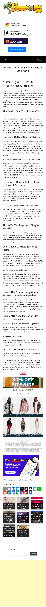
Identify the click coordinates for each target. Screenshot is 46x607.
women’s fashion (24, 194)
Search (12, 549)
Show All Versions (17, 50)
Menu (39, 60)
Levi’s (4, 123)
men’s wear (12, 192)
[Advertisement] (23, 583)
